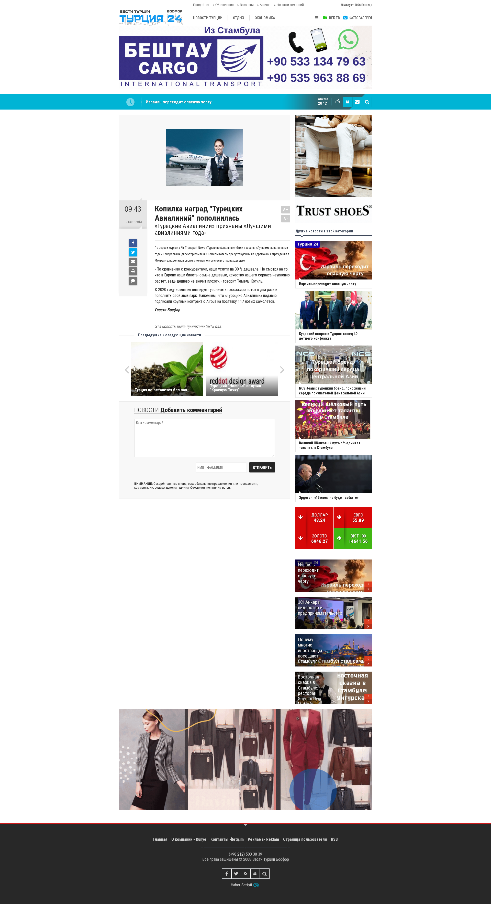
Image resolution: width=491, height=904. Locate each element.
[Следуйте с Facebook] (226, 874)
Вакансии (247, 5)
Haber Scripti (241, 885)
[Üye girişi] (347, 102)
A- (286, 218)
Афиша (265, 5)
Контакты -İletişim (227, 839)
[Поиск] (367, 102)
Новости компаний (290, 5)
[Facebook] (133, 243)
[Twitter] (133, 252)
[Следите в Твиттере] (236, 874)
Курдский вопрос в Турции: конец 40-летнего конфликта (199, 101)
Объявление (224, 5)
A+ (285, 209)
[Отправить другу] (133, 262)
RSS (334, 839)
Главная (160, 839)
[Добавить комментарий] (133, 281)
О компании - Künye (188, 839)
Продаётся (201, 5)
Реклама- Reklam (263, 839)
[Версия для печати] (133, 271)
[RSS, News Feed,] (245, 874)
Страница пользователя (305, 839)
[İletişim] (357, 102)
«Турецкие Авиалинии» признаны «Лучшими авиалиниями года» (213, 229)
